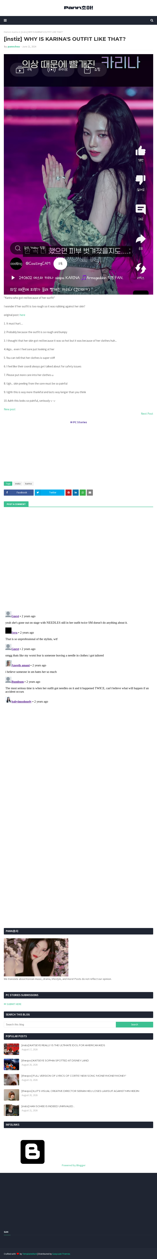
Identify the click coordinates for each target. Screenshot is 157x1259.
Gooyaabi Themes (61, 1253)
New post (10, 409)
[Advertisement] (78, 451)
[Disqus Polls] (78, 558)
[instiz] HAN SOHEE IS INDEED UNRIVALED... (48, 1106)
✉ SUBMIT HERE (12, 1004)
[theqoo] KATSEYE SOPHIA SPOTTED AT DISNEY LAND (55, 1060)
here (22, 315)
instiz (17, 483)
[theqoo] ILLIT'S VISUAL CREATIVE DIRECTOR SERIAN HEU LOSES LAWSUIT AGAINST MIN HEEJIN (80, 1090)
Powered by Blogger (73, 1165)
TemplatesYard (29, 1253)
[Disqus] (78, 657)
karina (15, 31)
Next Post (147, 413)
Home (7, 31)
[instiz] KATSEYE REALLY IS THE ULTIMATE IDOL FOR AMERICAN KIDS (63, 1045)
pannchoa (14, 46)
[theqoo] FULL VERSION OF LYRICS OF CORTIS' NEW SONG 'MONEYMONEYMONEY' (73, 1075)
